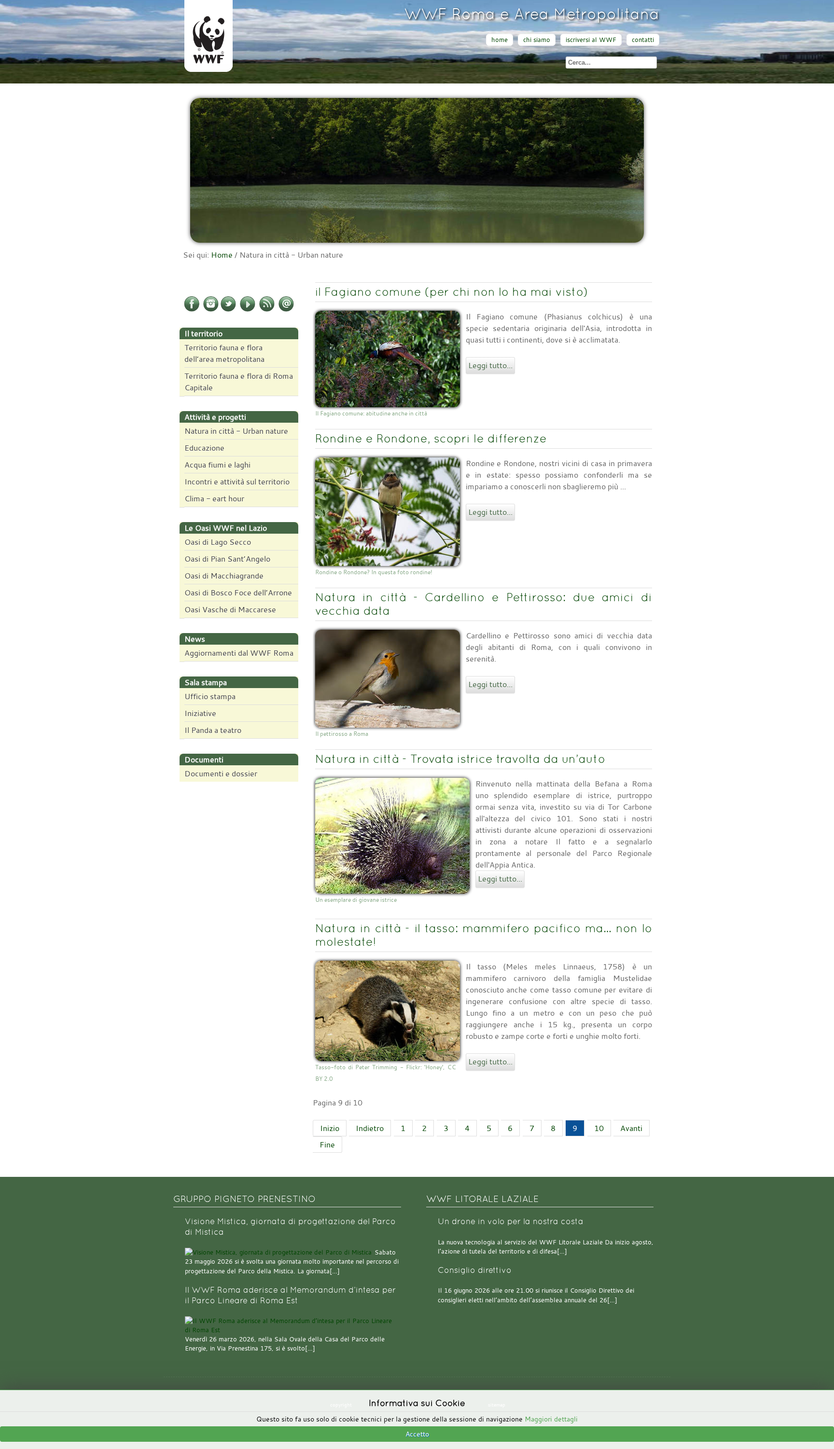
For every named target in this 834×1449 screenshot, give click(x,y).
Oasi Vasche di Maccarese (230, 609)
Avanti (631, 1128)
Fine (327, 1144)
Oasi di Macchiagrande (224, 575)
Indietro (370, 1128)
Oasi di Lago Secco (217, 542)
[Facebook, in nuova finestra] (191, 309)
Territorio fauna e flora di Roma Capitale (238, 382)
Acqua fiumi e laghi (217, 464)
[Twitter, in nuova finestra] (228, 309)
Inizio (329, 1128)
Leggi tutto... (490, 365)
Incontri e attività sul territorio (237, 481)
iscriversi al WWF (591, 40)
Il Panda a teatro (212, 730)
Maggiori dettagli (551, 1418)
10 (599, 1128)
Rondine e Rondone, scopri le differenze (431, 438)
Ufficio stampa (210, 696)
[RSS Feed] (267, 309)
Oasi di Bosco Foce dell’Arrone (238, 592)
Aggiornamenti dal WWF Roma (238, 653)
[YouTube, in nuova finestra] (247, 309)
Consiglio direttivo (475, 1270)
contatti (643, 40)
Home (222, 254)
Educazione (204, 447)
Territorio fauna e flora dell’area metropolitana (224, 353)
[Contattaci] (286, 309)
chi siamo (536, 40)
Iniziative (200, 713)
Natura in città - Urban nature (236, 431)
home (499, 40)
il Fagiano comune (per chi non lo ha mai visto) (451, 291)
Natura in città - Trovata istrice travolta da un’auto (460, 758)
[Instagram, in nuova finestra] (211, 309)
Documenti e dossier (220, 773)
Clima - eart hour (214, 498)
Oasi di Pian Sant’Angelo (227, 558)
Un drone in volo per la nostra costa (511, 1221)
